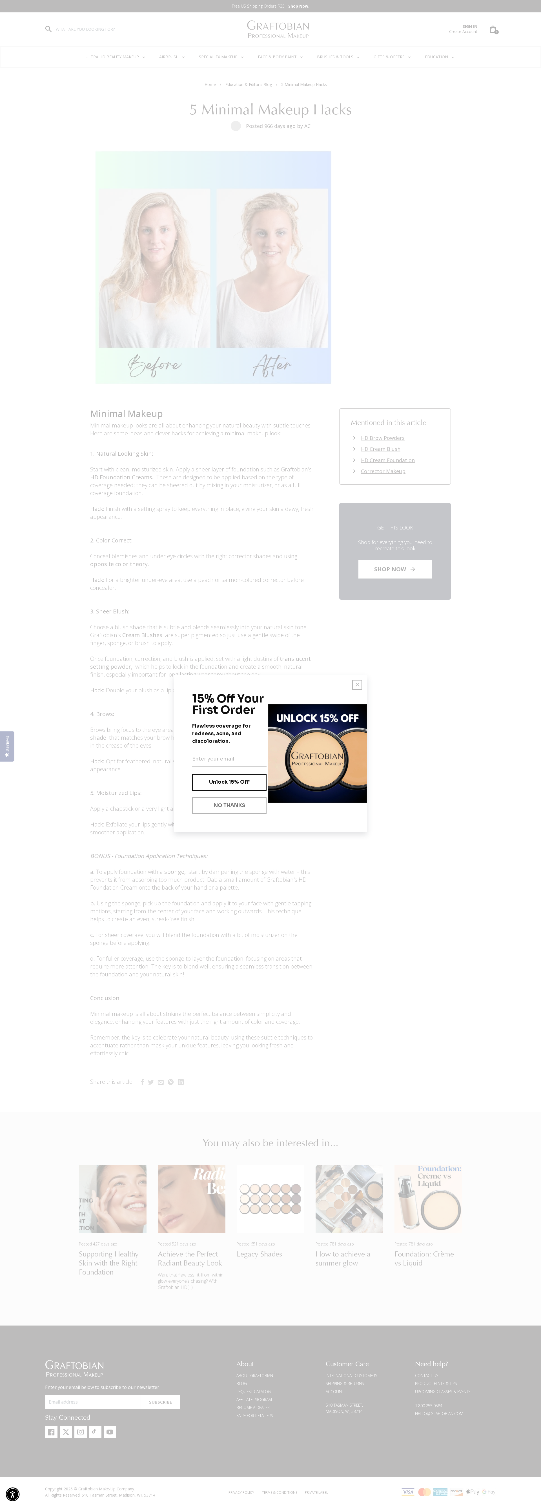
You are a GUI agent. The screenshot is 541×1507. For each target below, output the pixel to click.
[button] (13, 1494)
